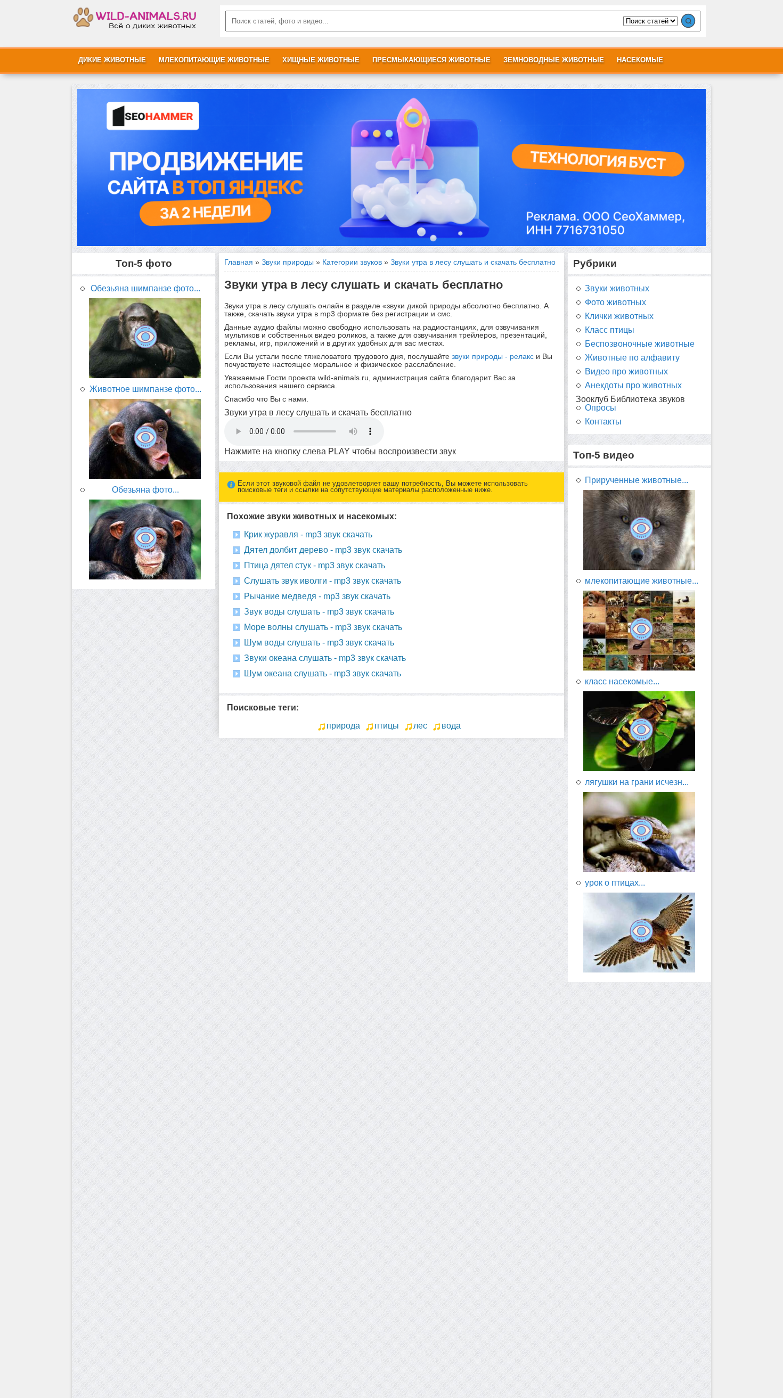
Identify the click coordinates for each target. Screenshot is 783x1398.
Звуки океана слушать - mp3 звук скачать (325, 658)
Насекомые (640, 60)
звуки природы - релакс (493, 356)
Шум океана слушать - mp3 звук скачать (322, 673)
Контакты (603, 422)
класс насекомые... (622, 681)
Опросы (600, 408)
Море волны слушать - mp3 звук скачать (323, 627)
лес (420, 725)
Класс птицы (609, 330)
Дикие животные (112, 60)
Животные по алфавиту (632, 358)
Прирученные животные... (636, 480)
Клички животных (619, 316)
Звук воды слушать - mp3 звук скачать (319, 611)
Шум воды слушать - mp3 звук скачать (319, 642)
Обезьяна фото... (145, 490)
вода (451, 725)
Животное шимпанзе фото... (145, 389)
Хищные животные (321, 60)
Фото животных (615, 302)
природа (343, 725)
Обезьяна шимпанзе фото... (145, 288)
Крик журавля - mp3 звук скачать (308, 534)
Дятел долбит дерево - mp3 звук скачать (323, 549)
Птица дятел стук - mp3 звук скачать (314, 565)
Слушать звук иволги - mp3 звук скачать (322, 580)
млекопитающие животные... (641, 581)
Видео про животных (626, 371)
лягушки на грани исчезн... (637, 782)
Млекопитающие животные (214, 60)
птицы (386, 725)
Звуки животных (617, 288)
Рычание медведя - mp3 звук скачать (317, 596)
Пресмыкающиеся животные (431, 60)
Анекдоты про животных (633, 385)
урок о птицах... (615, 883)
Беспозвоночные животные (640, 344)
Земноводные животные (553, 60)
